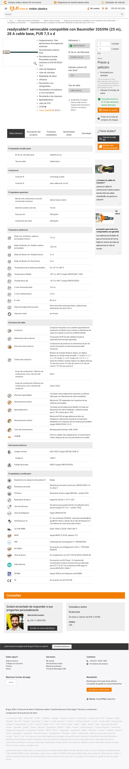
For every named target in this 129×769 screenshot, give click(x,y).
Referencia (73, 40)
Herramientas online (69, 133)
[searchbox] (62, 14)
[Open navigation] (6, 8)
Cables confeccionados (52, 20)
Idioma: (96, 699)
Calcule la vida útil (109, 138)
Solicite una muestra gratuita (109, 146)
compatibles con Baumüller (16, 23)
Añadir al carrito (108, 111)
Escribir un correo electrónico (42, 628)
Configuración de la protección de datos (21, 713)
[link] (108, 139)
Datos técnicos (16, 133)
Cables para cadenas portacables (28, 20)
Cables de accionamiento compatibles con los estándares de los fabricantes (90, 20)
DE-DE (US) (120, 8)
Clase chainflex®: (46, 110)
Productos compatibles (51, 133)
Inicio (11, 20)
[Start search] (122, 14)
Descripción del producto (34, 133)
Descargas (86, 133)
